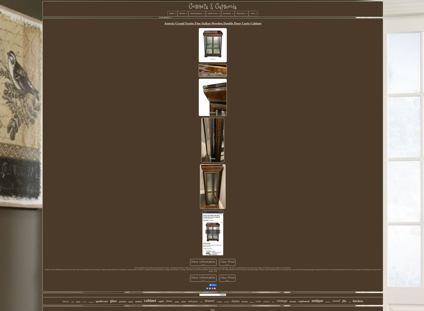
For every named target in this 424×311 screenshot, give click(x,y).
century (226, 302)
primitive (122, 301)
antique (317, 301)
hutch (131, 302)
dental (78, 302)
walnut (176, 302)
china (169, 301)
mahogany (193, 301)
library (66, 301)
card (160, 301)
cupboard (303, 301)
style (72, 302)
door (201, 302)
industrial (91, 302)
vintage (282, 301)
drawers (327, 302)
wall (350, 302)
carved (84, 302)
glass (113, 301)
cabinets (266, 302)
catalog (219, 302)
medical (138, 301)
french (244, 301)
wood (336, 301)
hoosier (293, 301)
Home (213, 309)
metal (183, 302)
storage (251, 302)
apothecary (102, 301)
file (344, 301)
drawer (210, 301)
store (273, 302)
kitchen (358, 301)
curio (258, 301)
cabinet (150, 300)
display (235, 301)
